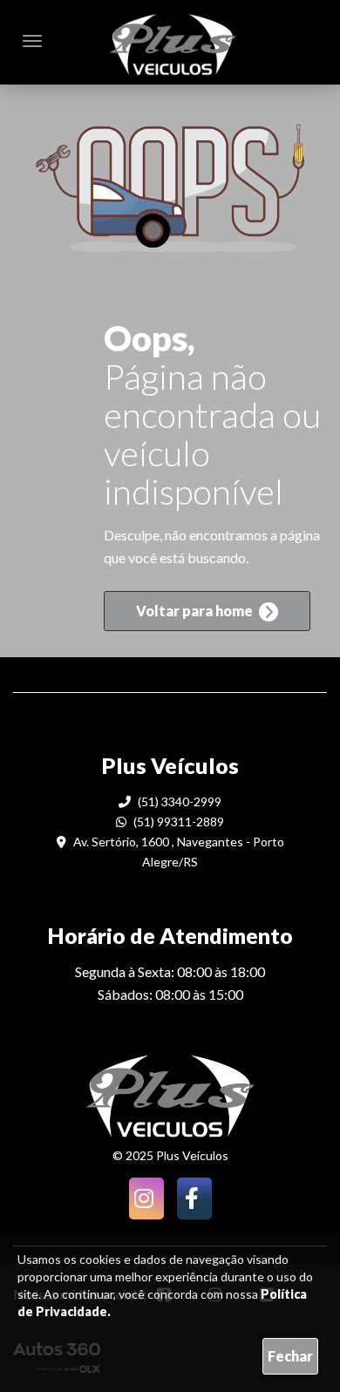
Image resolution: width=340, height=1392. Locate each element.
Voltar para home (195, 610)
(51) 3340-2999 (178, 801)
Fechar (290, 1356)
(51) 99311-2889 (177, 821)
